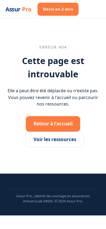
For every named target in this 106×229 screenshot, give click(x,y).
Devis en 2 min (58, 9)
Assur (18, 9)
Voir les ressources (54, 139)
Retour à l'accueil (53, 123)
